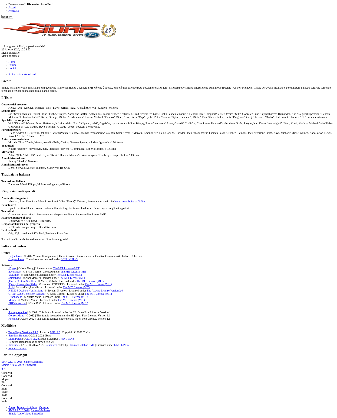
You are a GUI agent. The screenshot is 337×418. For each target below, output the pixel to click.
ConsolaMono (16, 315)
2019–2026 (32, 338)
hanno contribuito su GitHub (130, 201)
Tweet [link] (4, 391)
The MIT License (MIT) (66, 268)
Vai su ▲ (44, 407)
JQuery (12, 268)
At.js (11, 287)
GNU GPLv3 (66, 338)
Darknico (74, 345)
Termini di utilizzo (27, 407)
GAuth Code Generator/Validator (26, 293)
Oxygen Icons (16, 259)
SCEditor (13, 274)
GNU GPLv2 (121, 345)
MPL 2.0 (55, 332)
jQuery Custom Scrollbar (22, 281)
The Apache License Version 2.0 (105, 290)
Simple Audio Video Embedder (18, 364)
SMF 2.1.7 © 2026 (11, 361)
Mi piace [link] (6, 379)
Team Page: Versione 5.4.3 (23, 332)
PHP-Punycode (17, 303)
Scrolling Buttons (18, 335)
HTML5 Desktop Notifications (25, 290)
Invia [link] (4, 388)
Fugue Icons (15, 256)
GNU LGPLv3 (69, 259)
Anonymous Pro (17, 312)
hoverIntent (14, 271)
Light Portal (15, 338)
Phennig (13, 318)
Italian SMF (87, 345)
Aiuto (11, 407)
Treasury (13, 345)
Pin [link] (3, 382)
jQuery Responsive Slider (22, 284)
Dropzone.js (15, 296)
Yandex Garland (17, 348)
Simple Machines (33, 361)
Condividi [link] (6, 372)
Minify (12, 300)
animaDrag (14, 277)
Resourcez (51, 345)
